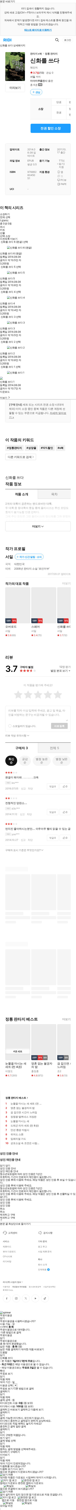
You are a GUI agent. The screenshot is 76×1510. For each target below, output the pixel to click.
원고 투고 (42, 1246)
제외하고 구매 (7, 1214)
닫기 (7, 1437)
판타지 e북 (36, 53)
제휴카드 (7, 1246)
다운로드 (5, 391)
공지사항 (47, 1232)
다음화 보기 (6, 1469)
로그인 (67, 40)
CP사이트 (7, 1256)
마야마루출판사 (38, 80)
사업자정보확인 (49, 1286)
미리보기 (15, 87)
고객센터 (12, 1232)
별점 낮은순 (62, 760)
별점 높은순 (42, 760)
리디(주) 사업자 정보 (12, 1282)
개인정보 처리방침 (19, 1286)
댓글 (52, 786)
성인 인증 (5, 1202)
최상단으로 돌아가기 (19, 1223)
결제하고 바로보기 (10, 1409)
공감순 (25, 760)
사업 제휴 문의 (45, 1251)
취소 (2, 1208)
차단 (30, 788)
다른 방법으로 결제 (11, 1332)
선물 (2, 233)
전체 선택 (5, 217)
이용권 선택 (6, 1385)
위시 (2, 226)
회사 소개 (42, 1264)
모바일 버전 (6, 1505)
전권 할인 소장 (50, 128)
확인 (2, 1370)
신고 (23, 788)
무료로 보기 (6, 1388)
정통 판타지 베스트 (15, 1097)
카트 (2, 229)
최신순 (11, 760)
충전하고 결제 (7, 1426)
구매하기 (15, 1452)
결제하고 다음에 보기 (32, 1409)
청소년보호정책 (35, 1286)
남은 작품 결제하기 (10, 1349)
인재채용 (42, 1269)
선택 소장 (5, 236)
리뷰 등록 (59, 725)
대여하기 (5, 1452)
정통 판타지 (51, 53)
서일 (32, 76)
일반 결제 (21, 1426)
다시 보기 (18, 1469)
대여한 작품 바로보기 (32, 1349)
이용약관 (6, 1286)
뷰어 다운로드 (9, 1251)
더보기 (66, 583)
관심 (38, 92)
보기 (2, 1437)
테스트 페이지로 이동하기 (38, 29)
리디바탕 (7, 1261)
